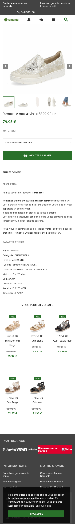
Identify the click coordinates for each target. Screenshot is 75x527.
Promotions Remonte (52, 481)
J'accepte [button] (36, 513)
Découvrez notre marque (48, 449)
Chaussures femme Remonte (51, 474)
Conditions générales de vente (16, 474)
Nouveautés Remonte (52, 487)
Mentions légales (12, 481)
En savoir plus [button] (43, 505)
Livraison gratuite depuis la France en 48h (55, 4)
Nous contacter (11, 487)
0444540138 (28, 12)
